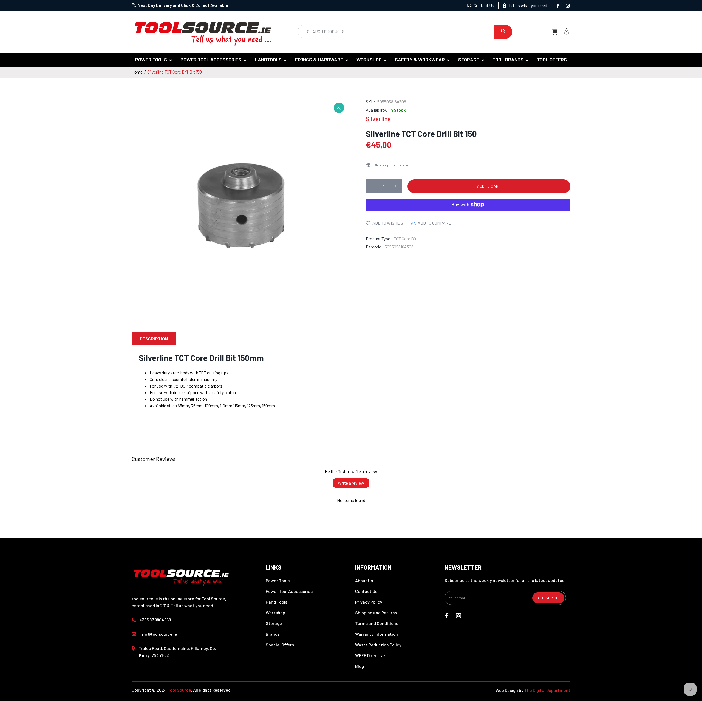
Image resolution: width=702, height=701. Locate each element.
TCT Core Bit (405, 238)
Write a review (351, 482)
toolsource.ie (145, 598)
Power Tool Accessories (289, 591)
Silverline (378, 118)
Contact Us (483, 5)
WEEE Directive (370, 655)
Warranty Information (376, 634)
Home (137, 71)
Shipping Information (390, 165)
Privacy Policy (368, 601)
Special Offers (280, 644)
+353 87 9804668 (155, 619)
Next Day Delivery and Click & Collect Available (183, 5)
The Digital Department (547, 690)
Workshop (275, 612)
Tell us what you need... (193, 605)
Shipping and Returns (376, 612)
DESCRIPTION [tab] (154, 338)
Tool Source (179, 689)
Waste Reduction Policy (378, 644)
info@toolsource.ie (158, 634)
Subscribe (548, 597)
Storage (274, 623)
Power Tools (278, 580)
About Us (364, 580)
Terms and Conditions (376, 623)
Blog (359, 666)
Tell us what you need (527, 5)
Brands (273, 634)
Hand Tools (276, 601)
